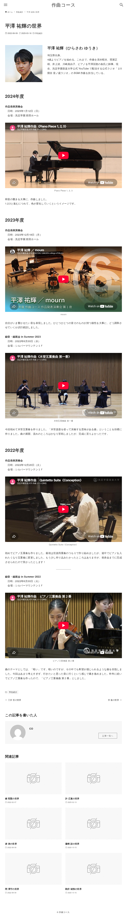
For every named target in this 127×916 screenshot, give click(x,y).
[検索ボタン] (121, 5)
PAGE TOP (120, 886)
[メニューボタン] (5, 5)
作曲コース (63, 4)
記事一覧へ (107, 735)
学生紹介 (39, 33)
